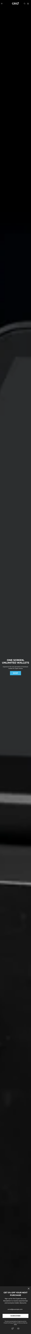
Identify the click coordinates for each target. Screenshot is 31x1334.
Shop (15, 673)
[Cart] (28, 3)
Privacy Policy (12, 1323)
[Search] (24, 3)
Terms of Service (23, 1323)
